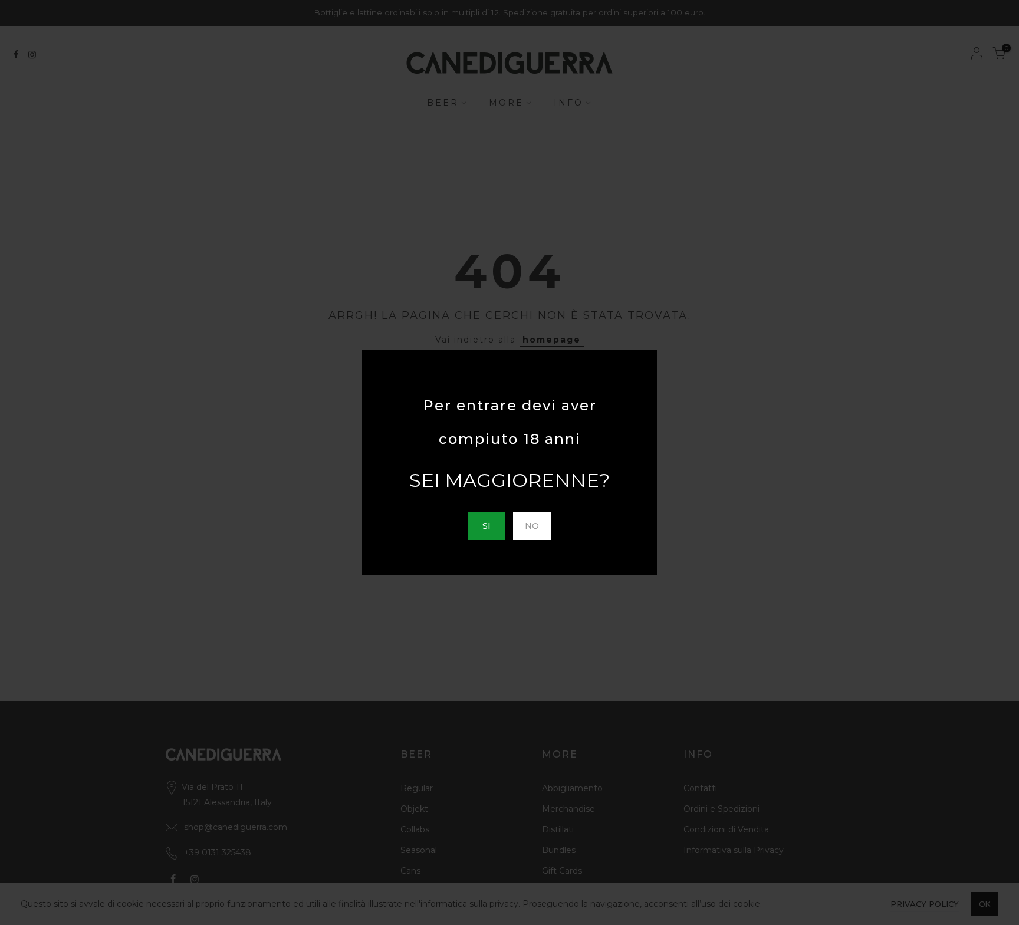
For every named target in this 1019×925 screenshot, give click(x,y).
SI (486, 526)
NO (532, 526)
